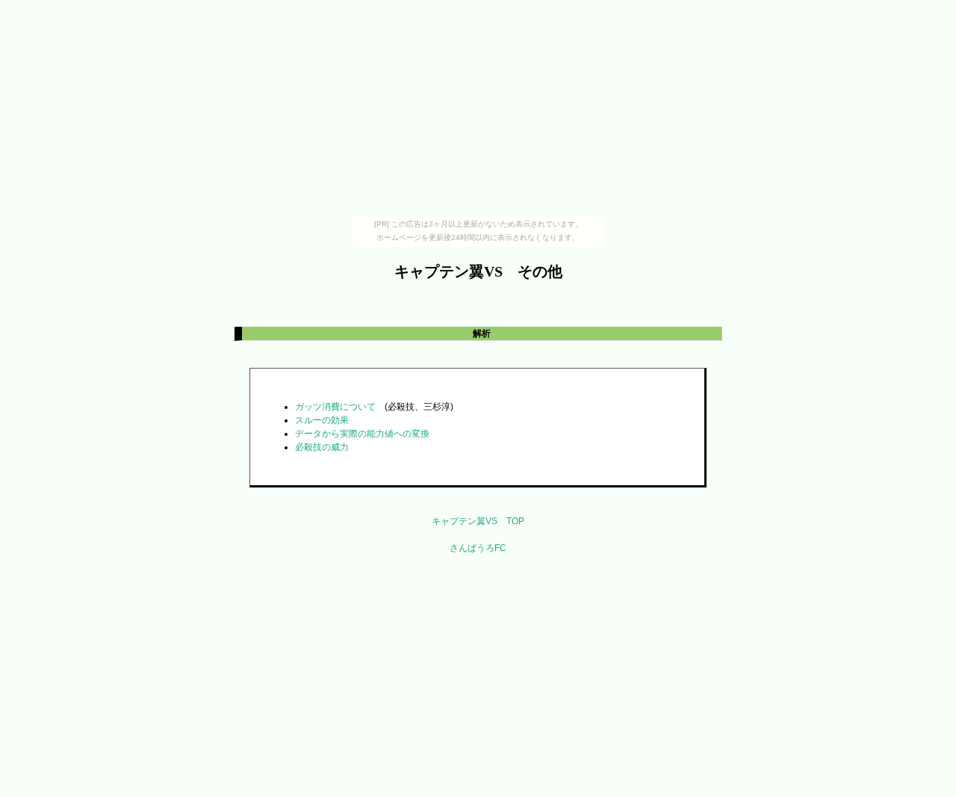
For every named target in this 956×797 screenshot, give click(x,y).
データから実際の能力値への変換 (362, 433)
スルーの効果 (322, 420)
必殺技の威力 (322, 447)
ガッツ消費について (335, 406)
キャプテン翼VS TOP (478, 521)
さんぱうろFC (478, 548)
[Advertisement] (478, 110)
